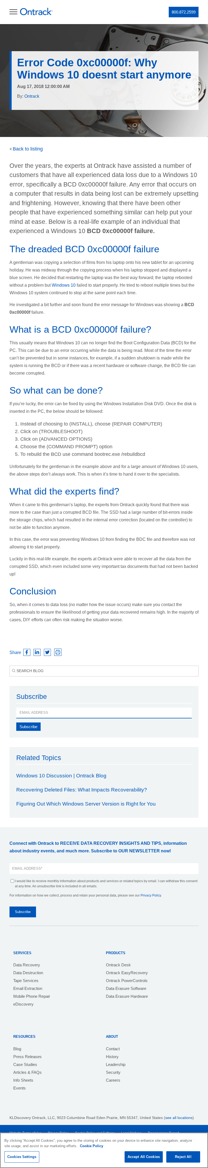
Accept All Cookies (144, 1157)
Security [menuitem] (113, 1072)
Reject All (183, 1157)
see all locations (179, 1117)
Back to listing (27, 149)
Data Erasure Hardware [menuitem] (127, 996)
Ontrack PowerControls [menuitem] (127, 980)
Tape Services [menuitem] (25, 980)
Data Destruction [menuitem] (28, 972)
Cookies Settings (21, 1157)
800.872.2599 (184, 12)
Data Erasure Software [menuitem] (126, 988)
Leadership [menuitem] (115, 1064)
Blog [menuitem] (17, 1048)
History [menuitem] (112, 1056)
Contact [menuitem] (113, 1048)
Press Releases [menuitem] (27, 1056)
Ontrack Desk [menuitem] (118, 965)
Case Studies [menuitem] (25, 1064)
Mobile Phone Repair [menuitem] (31, 996)
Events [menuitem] (19, 1088)
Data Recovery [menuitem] (26, 965)
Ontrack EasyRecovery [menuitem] (127, 972)
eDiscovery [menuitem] (23, 1004)
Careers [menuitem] (113, 1080)
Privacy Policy (151, 895)
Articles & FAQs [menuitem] (27, 1072)
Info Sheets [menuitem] (23, 1080)
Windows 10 (64, 285)
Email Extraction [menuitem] (27, 988)
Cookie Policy (91, 1146)
